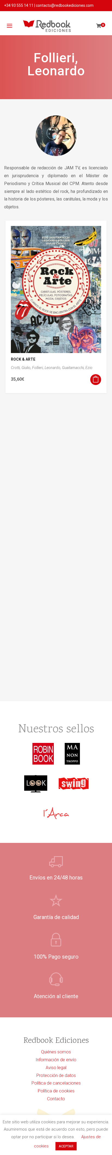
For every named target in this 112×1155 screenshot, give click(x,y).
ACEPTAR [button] (66, 1146)
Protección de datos (56, 1075)
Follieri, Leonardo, (47, 367)
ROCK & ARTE (23, 359)
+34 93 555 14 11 (18, 5)
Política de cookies (56, 1090)
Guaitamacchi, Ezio (77, 367)
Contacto (56, 1098)
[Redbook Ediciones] (47, 26)
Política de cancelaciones (56, 1083)
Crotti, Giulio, (21, 367)
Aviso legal (56, 1067)
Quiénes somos (56, 1051)
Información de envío (56, 1059)
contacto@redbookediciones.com (65, 5)
